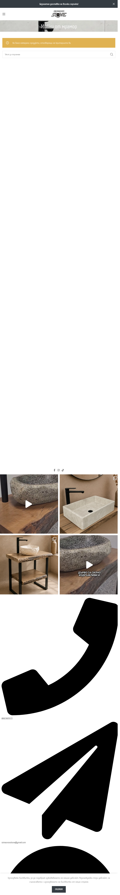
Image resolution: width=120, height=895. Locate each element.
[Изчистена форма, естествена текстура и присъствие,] (89, 504)
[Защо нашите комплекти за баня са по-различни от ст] (89, 564)
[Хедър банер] (114, 4)
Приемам (59, 889)
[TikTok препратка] (63, 470)
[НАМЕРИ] (111, 54)
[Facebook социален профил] (54, 470)
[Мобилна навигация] (4, 14)
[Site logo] (59, 13)
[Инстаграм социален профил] (58, 470)
